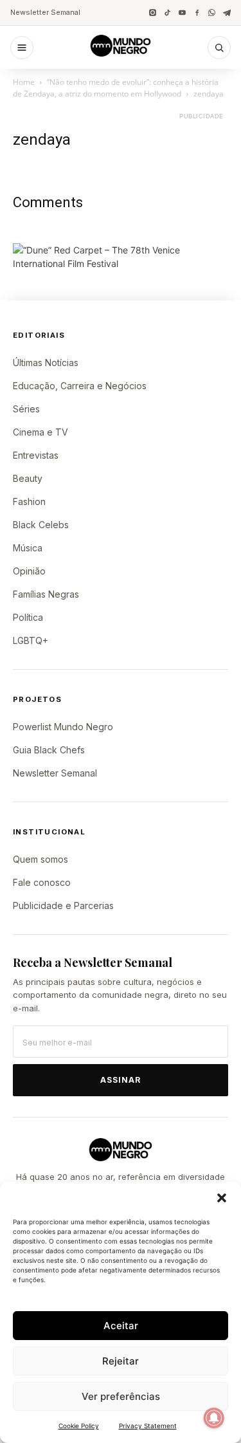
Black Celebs (41, 524)
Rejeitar (120, 1361)
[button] (221, 1197)
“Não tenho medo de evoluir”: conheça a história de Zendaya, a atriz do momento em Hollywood (116, 88)
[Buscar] (219, 47)
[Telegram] (226, 12)
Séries (26, 408)
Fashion (29, 501)
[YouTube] (182, 12)
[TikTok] (167, 12)
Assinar (120, 1080)
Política (28, 617)
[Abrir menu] (21, 47)
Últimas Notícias (45, 362)
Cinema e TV (40, 432)
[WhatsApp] (212, 12)
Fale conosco (42, 882)
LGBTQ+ (30, 640)
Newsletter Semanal (45, 12)
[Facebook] (197, 12)
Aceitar (120, 1325)
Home (24, 82)
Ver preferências (121, 1396)
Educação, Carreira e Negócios (80, 385)
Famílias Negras (46, 594)
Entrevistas (35, 455)
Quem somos (40, 859)
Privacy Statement (148, 1425)
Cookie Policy (78, 1425)
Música (27, 547)
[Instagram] (152, 12)
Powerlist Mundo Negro (63, 726)
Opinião (29, 570)
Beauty (27, 478)
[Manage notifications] (214, 1418)
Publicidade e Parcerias (63, 905)
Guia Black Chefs (49, 749)
